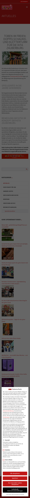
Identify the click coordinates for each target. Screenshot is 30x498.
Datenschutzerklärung (8, 411)
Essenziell (7, 440)
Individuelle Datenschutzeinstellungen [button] (15, 490)
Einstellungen (6, 417)
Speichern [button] (15, 478)
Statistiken (7, 450)
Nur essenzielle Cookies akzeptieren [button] (15, 483)
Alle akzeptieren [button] (15, 473)
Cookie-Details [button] (8, 494)
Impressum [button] (22, 494)
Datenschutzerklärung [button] (16, 494)
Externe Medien (8, 460)
